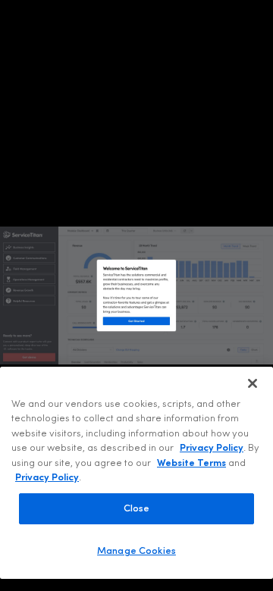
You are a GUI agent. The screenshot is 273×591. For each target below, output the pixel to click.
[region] (136, 473)
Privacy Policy (211, 448)
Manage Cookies (136, 551)
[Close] (252, 383)
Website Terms (191, 463)
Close (137, 509)
